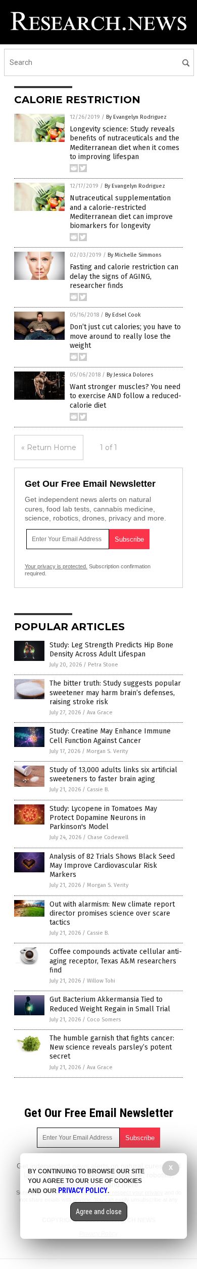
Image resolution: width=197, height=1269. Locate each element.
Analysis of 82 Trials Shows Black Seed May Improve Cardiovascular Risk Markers (112, 865)
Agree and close (99, 1212)
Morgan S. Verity (107, 751)
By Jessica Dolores (130, 374)
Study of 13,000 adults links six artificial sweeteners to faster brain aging (113, 774)
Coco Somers (104, 1019)
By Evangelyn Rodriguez (136, 117)
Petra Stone (103, 664)
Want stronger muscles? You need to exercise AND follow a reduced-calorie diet (125, 396)
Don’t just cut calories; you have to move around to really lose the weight (125, 336)
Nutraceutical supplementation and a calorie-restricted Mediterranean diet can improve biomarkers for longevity (121, 212)
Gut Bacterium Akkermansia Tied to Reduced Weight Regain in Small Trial (110, 1004)
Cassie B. (98, 789)
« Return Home (48, 447)
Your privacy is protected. (56, 566)
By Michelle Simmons (134, 255)
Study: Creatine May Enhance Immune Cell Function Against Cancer (110, 735)
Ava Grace (100, 712)
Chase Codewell (107, 837)
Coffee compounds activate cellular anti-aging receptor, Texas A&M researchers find (116, 960)
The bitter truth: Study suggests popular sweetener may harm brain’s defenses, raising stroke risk (115, 692)
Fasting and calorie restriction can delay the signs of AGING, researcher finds (124, 276)
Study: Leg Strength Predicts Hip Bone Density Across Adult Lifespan (111, 649)
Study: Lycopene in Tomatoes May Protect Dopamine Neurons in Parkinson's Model (103, 817)
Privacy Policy (83, 1190)
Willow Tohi (101, 981)
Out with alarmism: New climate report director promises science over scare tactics (112, 913)
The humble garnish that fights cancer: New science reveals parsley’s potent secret (112, 1047)
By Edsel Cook (123, 315)
